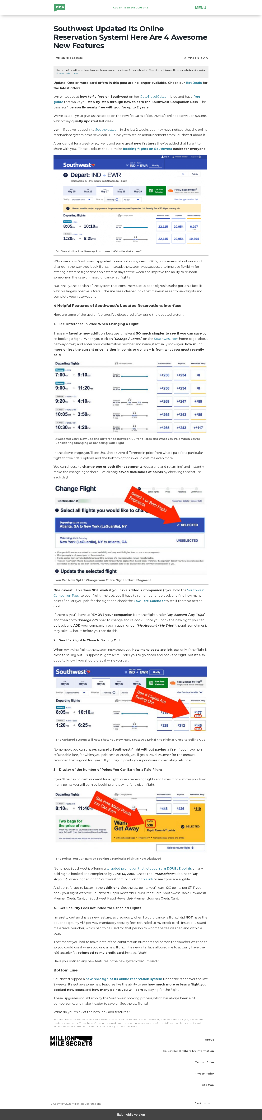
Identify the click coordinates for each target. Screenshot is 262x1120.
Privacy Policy (204, 1073)
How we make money (67, 73)
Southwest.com (107, 129)
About (209, 1039)
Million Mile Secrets (62, 8)
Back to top (203, 1103)
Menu (200, 8)
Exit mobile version (131, 1114)
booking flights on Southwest (147, 149)
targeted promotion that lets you (149, 868)
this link (147, 879)
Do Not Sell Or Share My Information (188, 1050)
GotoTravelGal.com (155, 96)
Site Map (208, 1084)
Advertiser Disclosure (130, 7)
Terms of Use (204, 1062)
